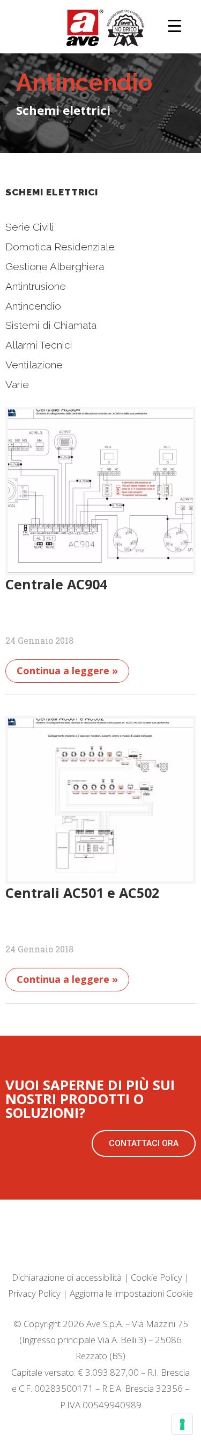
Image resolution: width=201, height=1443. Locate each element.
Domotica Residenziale (60, 247)
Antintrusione (35, 286)
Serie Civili (29, 227)
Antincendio (33, 306)
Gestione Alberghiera (54, 266)
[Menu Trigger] (174, 25)
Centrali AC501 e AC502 (82, 893)
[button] (144, 1143)
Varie (17, 384)
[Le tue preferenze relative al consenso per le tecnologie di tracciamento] (182, 1424)
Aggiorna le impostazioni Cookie (131, 1293)
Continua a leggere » (67, 670)
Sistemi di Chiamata (50, 325)
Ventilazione (34, 364)
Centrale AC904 (56, 584)
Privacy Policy (34, 1293)
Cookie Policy (156, 1277)
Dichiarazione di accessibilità (67, 1277)
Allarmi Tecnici (38, 345)
